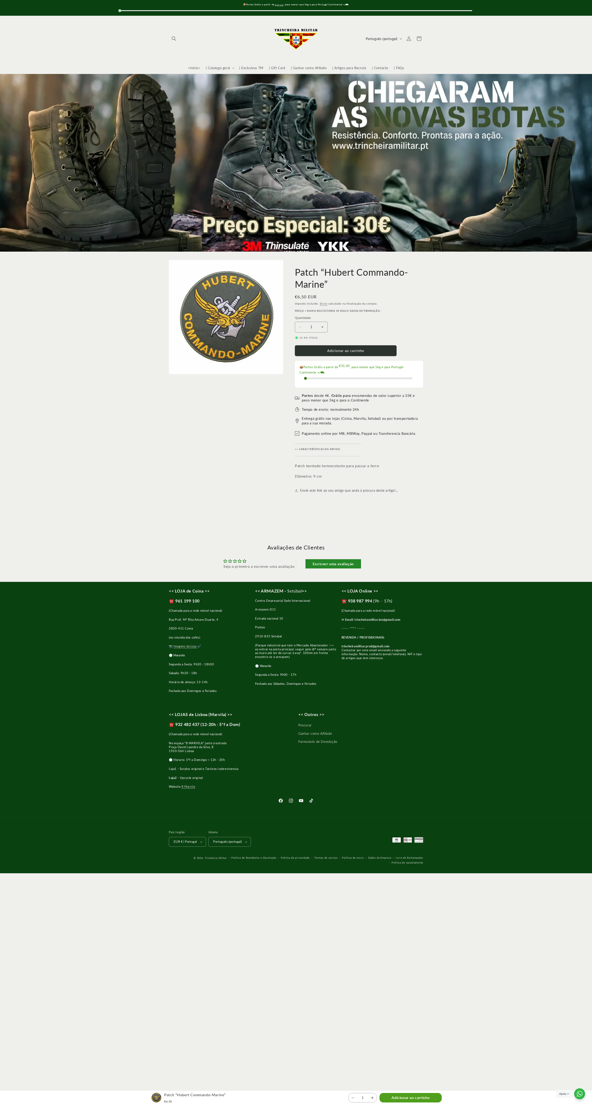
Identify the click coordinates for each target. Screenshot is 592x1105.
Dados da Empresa (379, 857)
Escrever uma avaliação (333, 564)
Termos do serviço (326, 857)
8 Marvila (188, 786)
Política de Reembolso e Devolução (253, 857)
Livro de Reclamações (409, 857)
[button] (174, 39)
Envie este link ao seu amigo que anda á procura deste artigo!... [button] (349, 490)
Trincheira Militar (216, 857)
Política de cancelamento (407, 862)
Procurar (305, 725)
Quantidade (303, 318)
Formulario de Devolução (317, 742)
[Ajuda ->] (579, 1093)
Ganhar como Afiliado (315, 733)
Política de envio (353, 857)
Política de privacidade (295, 857)
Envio (324, 303)
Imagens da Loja (185, 646)
